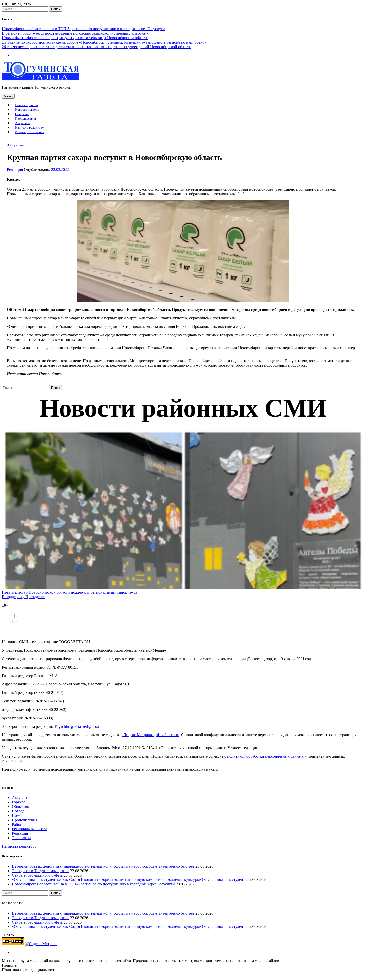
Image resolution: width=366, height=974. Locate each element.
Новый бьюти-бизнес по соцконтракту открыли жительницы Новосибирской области (75, 38)
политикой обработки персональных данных (265, 756)
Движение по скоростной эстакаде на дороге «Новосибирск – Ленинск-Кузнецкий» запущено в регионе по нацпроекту (104, 42)
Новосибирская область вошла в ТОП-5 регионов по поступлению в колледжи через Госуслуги (83, 29)
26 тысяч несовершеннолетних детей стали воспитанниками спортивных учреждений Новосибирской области (96, 47)
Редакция (15, 169)
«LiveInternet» (167, 735)
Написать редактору (29, 127)
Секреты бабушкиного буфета (37, 875)
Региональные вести (29, 829)
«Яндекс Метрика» (138, 735)
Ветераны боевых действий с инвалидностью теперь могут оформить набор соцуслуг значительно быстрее (103, 866)
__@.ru (77, 726)
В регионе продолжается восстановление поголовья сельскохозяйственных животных (75, 33)
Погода (18, 811)
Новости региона (27, 109)
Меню (8, 96)
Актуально (22, 123)
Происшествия (25, 118)
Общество (22, 114)
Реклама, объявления (29, 132)
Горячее (18, 802)
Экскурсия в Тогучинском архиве (40, 871)
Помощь (19, 815)
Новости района (26, 105)
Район (17, 824)
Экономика (21, 838)
